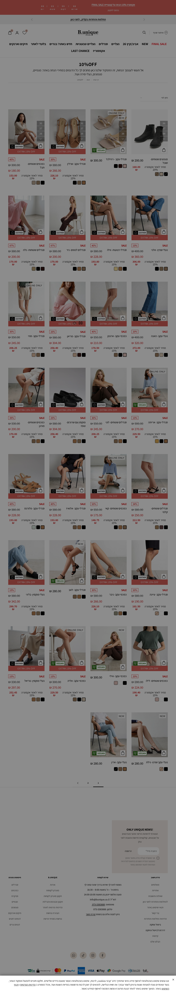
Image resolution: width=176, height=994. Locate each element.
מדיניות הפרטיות (28, 984)
